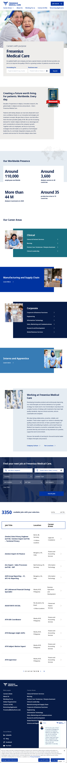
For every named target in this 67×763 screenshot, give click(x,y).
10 (38, 671)
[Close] (64, 750)
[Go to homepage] (12, 4)
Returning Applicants (57, 8)
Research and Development (36, 328)
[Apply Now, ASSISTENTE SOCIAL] (61, 606)
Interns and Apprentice (34, 723)
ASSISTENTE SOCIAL (13, 606)
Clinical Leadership (33, 251)
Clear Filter (6, 487)
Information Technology (35, 320)
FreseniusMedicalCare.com (12, 710)
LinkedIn (8, 735)
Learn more (7, 363)
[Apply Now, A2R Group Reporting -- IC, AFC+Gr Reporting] (61, 578)
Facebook (9, 742)
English (60, 761)
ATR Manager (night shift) (15, 633)
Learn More (7, 282)
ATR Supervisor (11, 660)
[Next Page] (41, 671)
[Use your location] (47, 71)
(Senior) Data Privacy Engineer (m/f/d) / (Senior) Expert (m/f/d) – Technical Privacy (17, 538)
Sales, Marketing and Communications (39, 324)
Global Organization (9, 702)
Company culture (32, 446)
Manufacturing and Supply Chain (37, 704)
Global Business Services (35, 332)
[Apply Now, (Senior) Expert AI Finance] (61, 554)
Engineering (31, 316)
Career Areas (7, 8)
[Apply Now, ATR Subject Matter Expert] (61, 647)
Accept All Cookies (44, 760)
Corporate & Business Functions (37, 312)
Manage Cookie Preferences (9, 760)
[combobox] (37, 71)
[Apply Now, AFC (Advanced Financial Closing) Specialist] (61, 591)
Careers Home (7, 694)
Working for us (30, 8)
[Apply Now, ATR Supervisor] (61, 660)
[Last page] (44, 671)
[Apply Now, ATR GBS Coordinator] (61, 620)
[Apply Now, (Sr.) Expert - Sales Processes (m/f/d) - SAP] (61, 567)
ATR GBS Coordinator (13, 619)
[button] (18, 476)
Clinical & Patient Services (35, 239)
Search (55, 71)
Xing (7, 739)
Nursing (29, 243)
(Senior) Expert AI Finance (15, 554)
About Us (20, 8)
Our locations (48, 446)
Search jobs (51, 494)
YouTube (8, 746)
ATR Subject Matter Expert (15, 646)
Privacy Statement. (35, 756)
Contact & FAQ (42, 8)
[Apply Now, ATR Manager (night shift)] (61, 634)
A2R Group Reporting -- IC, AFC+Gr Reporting (15, 577)
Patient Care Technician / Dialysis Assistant (41, 247)
